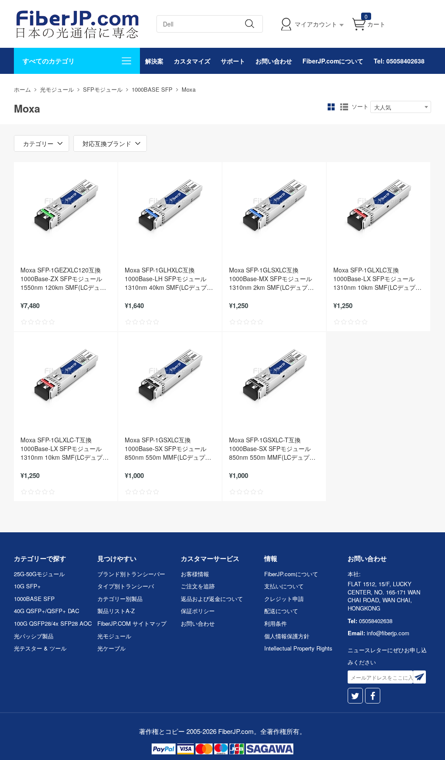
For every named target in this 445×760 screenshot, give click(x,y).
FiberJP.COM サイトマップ (131, 623)
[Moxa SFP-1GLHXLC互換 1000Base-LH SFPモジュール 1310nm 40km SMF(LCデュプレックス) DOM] (170, 205)
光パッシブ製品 (33, 636)
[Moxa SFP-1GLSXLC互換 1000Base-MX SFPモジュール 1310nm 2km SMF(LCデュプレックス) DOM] (274, 205)
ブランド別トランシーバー (131, 574)
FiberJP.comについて (332, 60)
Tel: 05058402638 (399, 60)
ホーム (22, 89)
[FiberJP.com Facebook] (372, 696)
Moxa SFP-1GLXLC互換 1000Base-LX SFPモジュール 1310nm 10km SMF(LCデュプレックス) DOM (377, 279)
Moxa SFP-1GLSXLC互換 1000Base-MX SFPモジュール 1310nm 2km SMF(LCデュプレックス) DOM (271, 279)
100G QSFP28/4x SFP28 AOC (53, 623)
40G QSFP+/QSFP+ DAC (46, 611)
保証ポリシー (198, 611)
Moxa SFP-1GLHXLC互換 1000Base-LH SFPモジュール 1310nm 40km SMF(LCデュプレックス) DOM (169, 279)
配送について (281, 611)
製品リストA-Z (116, 611)
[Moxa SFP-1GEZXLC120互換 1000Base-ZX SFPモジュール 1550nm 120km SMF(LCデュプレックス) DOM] (65, 205)
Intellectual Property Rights (298, 648)
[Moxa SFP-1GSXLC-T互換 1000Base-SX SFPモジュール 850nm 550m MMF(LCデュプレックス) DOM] (274, 375)
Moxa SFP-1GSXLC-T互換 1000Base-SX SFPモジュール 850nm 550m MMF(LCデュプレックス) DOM (272, 448)
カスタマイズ (192, 60)
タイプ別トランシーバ (125, 586)
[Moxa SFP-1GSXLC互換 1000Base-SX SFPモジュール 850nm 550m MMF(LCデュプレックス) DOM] (170, 375)
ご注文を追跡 (198, 586)
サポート (233, 60)
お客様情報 (195, 574)
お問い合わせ (274, 60)
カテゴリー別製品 (120, 598)
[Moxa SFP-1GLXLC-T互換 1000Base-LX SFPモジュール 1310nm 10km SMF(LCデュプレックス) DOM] (65, 375)
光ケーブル (111, 648)
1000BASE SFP (152, 89)
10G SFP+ (27, 586)
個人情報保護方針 (286, 636)
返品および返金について (212, 598)
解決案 (154, 60)
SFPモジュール (103, 89)
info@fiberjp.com (388, 633)
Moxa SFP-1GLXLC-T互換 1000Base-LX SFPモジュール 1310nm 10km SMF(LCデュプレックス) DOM (64, 448)
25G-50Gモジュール (39, 574)
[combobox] (400, 107)
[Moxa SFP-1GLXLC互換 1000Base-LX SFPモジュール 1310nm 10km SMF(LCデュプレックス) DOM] (378, 205)
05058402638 (375, 621)
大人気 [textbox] (382, 107)
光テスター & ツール (40, 648)
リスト (344, 106)
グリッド (331, 106)
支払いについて (284, 586)
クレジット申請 (284, 598)
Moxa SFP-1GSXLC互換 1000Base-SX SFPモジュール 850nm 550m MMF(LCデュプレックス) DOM (168, 448)
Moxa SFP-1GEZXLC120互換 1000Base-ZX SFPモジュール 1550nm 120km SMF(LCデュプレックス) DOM (63, 279)
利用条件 (275, 623)
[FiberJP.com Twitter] (355, 696)
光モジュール (57, 89)
